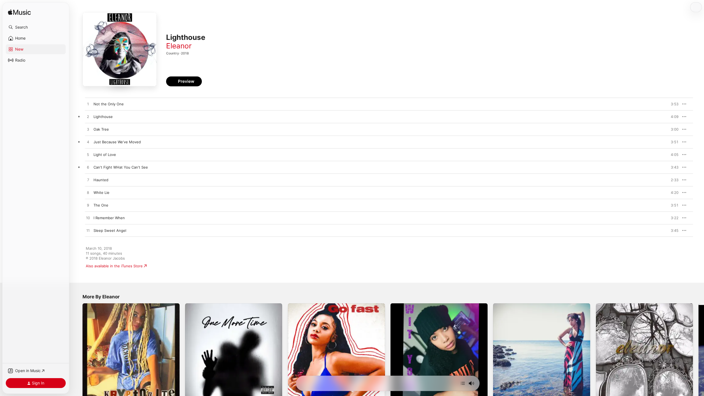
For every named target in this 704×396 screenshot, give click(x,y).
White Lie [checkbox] (101, 192)
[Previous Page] (77, 352)
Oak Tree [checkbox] (101, 129)
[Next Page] (698, 352)
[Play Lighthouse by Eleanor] (88, 116)
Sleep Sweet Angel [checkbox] (110, 230)
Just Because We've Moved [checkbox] (117, 142)
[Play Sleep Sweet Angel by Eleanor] (88, 230)
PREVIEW (672, 104)
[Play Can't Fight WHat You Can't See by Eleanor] (88, 167)
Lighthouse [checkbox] (103, 116)
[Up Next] (463, 383)
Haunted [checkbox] (101, 180)
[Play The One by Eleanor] (88, 205)
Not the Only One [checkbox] (109, 104)
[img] (19, 12)
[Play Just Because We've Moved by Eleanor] (88, 142)
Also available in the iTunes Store (114, 266)
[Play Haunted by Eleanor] (88, 180)
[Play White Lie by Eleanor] (88, 192)
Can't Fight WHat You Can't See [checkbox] (121, 167)
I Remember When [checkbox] (109, 218)
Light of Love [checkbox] (105, 154)
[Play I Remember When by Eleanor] (88, 218)
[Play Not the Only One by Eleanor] (88, 104)
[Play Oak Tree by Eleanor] (88, 129)
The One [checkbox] (101, 205)
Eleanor (179, 46)
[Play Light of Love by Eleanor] (88, 154)
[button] (35, 27)
